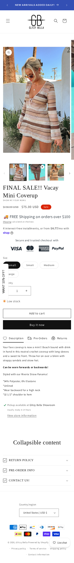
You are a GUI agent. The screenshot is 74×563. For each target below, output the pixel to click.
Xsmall (11, 265)
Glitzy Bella (22, 542)
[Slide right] (69, 173)
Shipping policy (58, 548)
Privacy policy (18, 548)
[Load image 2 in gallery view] (55, 172)
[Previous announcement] (7, 5)
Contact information (39, 554)
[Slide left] (4, 173)
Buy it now (37, 325)
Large (13, 275)
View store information (22, 415)
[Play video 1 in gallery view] (36, 172)
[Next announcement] (66, 5)
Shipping (7, 221)
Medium (51, 266)
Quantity (8, 283)
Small (32, 266)
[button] (8, 20)
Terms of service (38, 548)
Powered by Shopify (38, 542)
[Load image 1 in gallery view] (18, 172)
